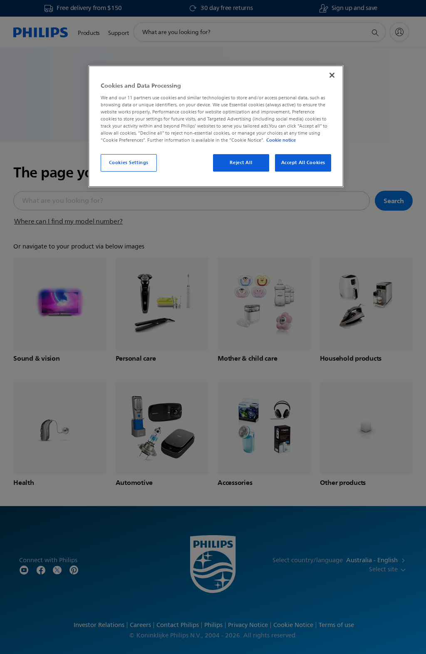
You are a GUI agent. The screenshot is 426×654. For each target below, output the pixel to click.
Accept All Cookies (303, 162)
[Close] (332, 75)
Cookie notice (281, 140)
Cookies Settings (129, 162)
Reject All (241, 162)
